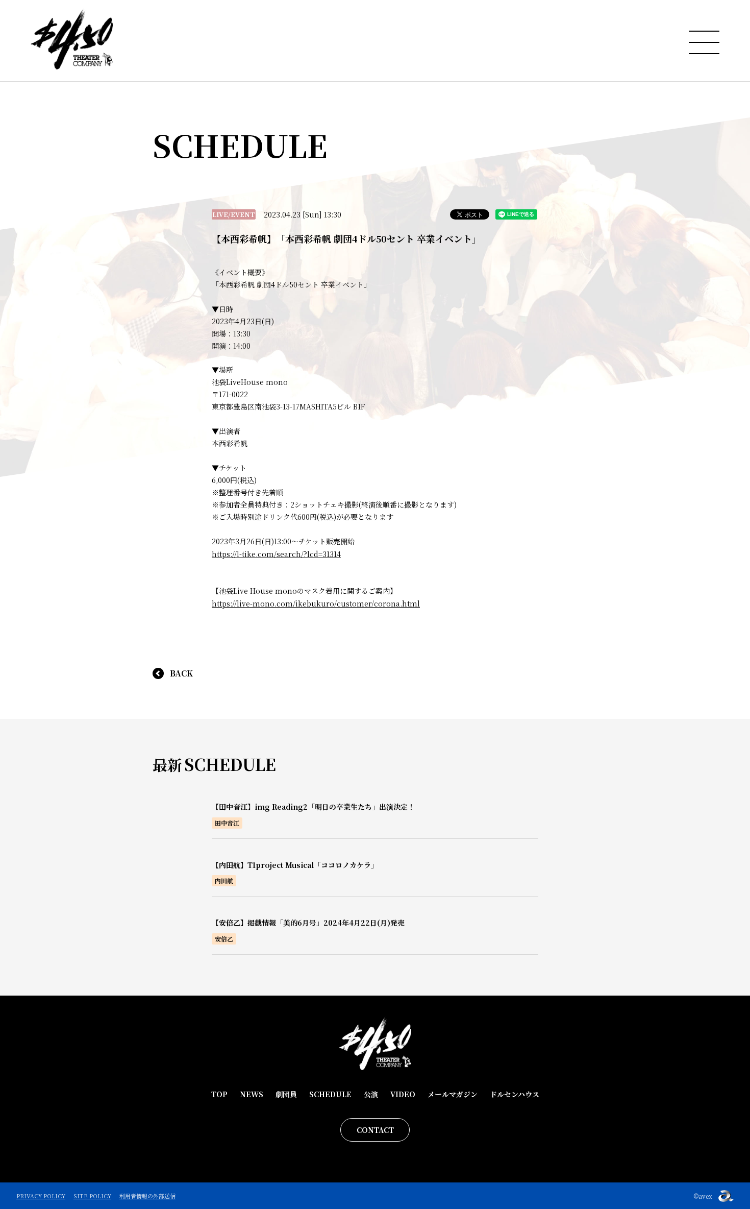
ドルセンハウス (514, 1094)
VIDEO (402, 1094)
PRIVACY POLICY (40, 1196)
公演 (371, 1094)
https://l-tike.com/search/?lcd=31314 (276, 554)
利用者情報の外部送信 (147, 1196)
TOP (219, 1094)
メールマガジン (453, 1094)
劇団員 (286, 1094)
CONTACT (375, 1130)
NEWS (251, 1094)
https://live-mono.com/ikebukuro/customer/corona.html (316, 603)
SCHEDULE (330, 1094)
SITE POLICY (92, 1196)
